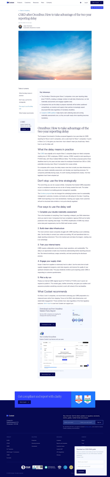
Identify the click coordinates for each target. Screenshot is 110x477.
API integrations (60, 452)
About (83, 440)
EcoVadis (9, 457)
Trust (83, 443)
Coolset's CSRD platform (48, 113)
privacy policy (88, 426)
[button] (19, 2)
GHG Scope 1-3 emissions (13, 452)
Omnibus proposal (46, 193)
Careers (83, 446)
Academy (59, 440)
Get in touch (47, 303)
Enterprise (34, 440)
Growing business (36, 443)
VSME (8, 455)
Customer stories (60, 446)
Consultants (34, 446)
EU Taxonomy (10, 449)
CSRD (42, 153)
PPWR (8, 443)
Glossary (59, 455)
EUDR (8, 440)
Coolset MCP (60, 449)
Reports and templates (62, 443)
